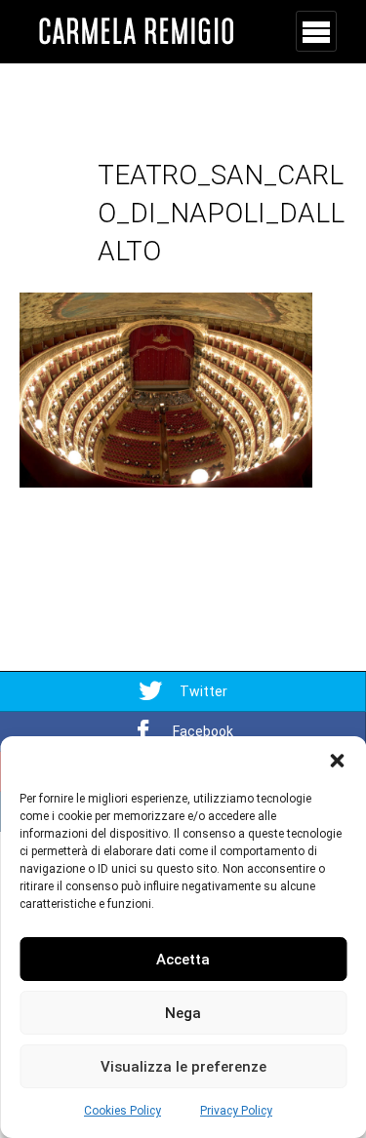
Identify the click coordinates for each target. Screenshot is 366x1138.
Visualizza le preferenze (183, 1067)
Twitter (203, 691)
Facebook (203, 731)
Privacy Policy (236, 1111)
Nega (183, 1013)
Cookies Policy (122, 1111)
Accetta (183, 959)
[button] (336, 760)
